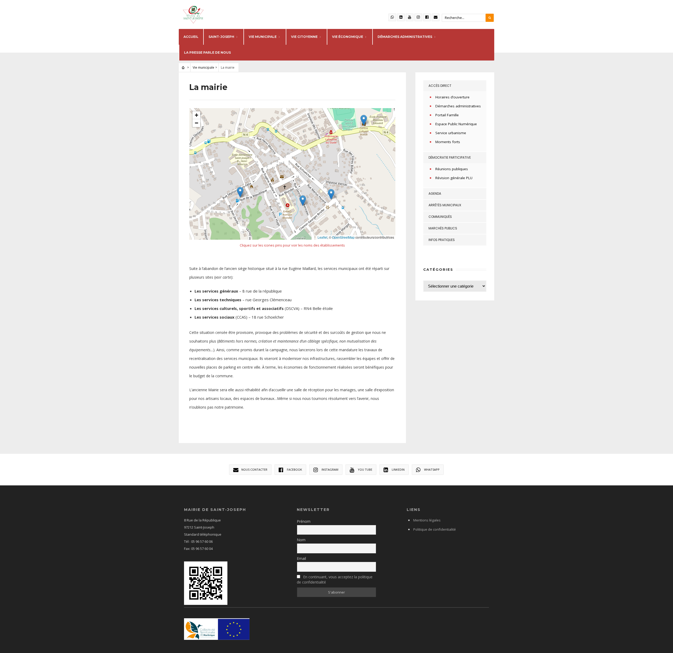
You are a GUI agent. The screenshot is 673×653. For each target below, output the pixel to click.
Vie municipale (263, 37)
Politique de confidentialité (434, 529)
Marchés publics (443, 228)
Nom (301, 539)
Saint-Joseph (221, 37)
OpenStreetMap (343, 237)
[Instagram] (418, 17)
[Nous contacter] (436, 17)
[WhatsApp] (392, 17)
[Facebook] (427, 17)
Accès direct (440, 85)
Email (301, 558)
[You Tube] (410, 17)
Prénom (303, 521)
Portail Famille (447, 115)
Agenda (435, 193)
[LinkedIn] (401, 17)
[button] (240, 192)
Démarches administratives (458, 106)
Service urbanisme (450, 132)
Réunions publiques (451, 169)
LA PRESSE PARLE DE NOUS (207, 52)
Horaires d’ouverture (452, 97)
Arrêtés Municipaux (445, 205)
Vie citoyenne (304, 37)
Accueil (190, 37)
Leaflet (322, 237)
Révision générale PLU (453, 177)
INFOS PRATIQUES (442, 240)
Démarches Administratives (405, 37)
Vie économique (347, 37)
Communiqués (440, 216)
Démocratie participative (450, 157)
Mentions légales (427, 520)
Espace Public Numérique (456, 124)
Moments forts (447, 141)
